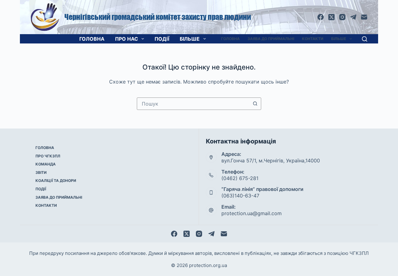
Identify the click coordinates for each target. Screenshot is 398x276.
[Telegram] (353, 17)
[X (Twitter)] (331, 17)
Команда (45, 164)
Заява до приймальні (271, 38)
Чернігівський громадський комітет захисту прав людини (157, 16)
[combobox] (193, 103)
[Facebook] (320, 17)
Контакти (312, 38)
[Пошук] (364, 39)
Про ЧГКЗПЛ (47, 156)
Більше (190, 39)
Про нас (126, 39)
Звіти (41, 172)
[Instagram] (342, 17)
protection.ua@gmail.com (251, 213)
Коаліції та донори (55, 180)
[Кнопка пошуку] (255, 104)
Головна (91, 39)
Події (162, 39)
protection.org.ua (208, 265)
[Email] (364, 17)
